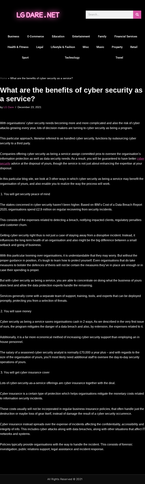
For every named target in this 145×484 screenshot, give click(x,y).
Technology (72, 57)
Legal (39, 47)
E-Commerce (35, 36)
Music (100, 47)
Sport (25, 57)
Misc (86, 47)
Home (3, 78)
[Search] (137, 15)
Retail (133, 47)
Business (13, 36)
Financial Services (125, 36)
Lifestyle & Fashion (63, 47)
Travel (119, 57)
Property (117, 47)
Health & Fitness (18, 47)
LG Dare (9, 107)
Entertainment (81, 36)
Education (58, 36)
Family (102, 36)
